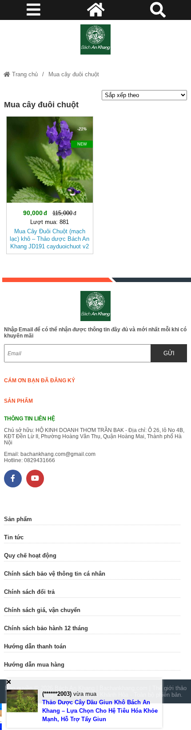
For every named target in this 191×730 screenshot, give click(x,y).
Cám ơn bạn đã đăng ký (39, 380)
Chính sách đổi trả (29, 592)
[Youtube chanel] (35, 478)
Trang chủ (24, 74)
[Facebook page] (13, 478)
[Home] (95, 39)
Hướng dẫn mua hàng (34, 664)
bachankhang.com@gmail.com (58, 454)
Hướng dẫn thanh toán (35, 646)
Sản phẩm (18, 401)
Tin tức (14, 537)
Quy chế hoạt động (30, 555)
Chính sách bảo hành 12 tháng (46, 628)
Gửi (169, 353)
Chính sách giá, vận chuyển (42, 610)
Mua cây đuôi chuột (73, 74)
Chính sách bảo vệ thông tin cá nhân (54, 573)
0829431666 (39, 460)
